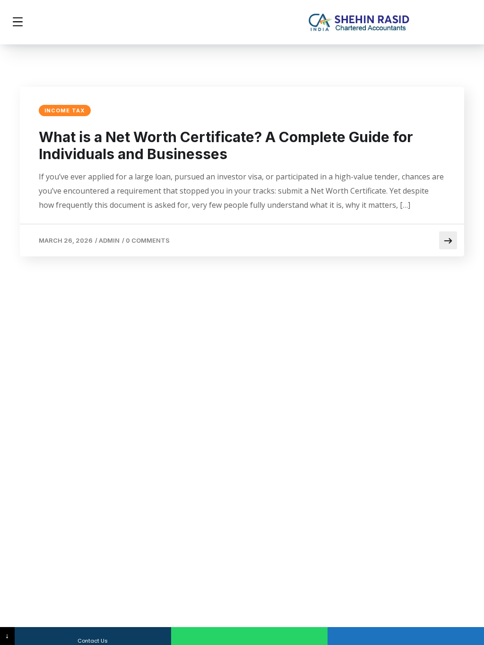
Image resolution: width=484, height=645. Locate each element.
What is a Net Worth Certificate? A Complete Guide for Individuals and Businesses (226, 145)
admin (109, 240)
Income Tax (64, 110)
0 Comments (148, 240)
